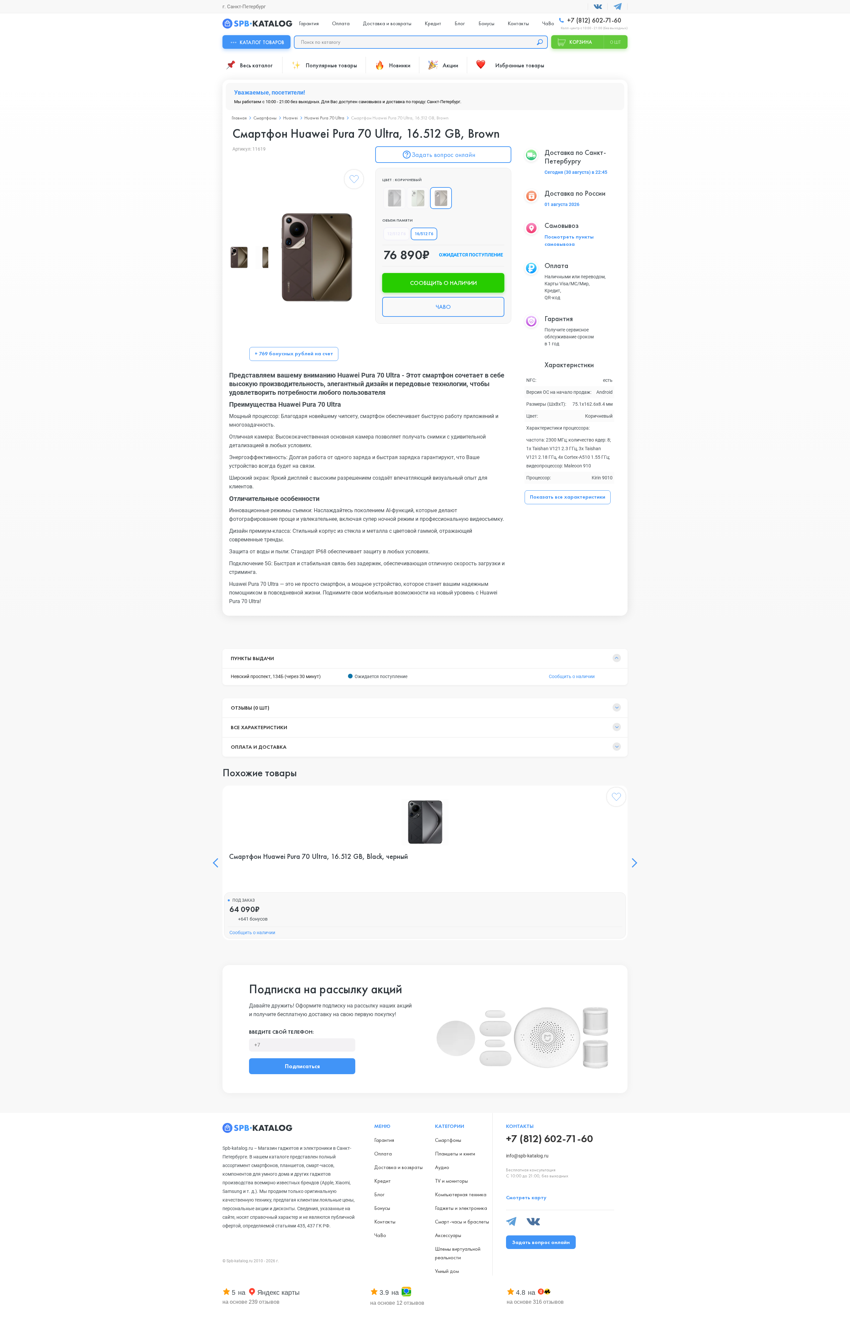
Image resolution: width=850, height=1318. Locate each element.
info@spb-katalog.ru (527, 1155)
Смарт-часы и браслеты (462, 1221)
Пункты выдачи (252, 658)
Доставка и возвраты (387, 23)
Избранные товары (519, 65)
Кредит (433, 23)
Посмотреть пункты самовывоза (569, 240)
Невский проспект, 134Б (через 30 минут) (276, 676)
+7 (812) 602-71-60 (593, 20)
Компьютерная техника (460, 1194)
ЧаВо (548, 23)
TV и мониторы (451, 1180)
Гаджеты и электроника (461, 1208)
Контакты (518, 23)
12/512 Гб (396, 234)
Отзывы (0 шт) (250, 707)
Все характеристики (259, 727)
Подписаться (302, 1066)
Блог (460, 23)
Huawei (290, 117)
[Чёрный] (394, 198)
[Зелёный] (418, 198)
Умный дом (447, 1271)
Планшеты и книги (455, 1153)
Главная (239, 117)
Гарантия (309, 23)
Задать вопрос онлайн (443, 154)
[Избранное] (354, 180)
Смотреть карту (526, 1197)
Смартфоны (265, 117)
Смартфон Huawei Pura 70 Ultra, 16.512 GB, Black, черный (318, 856)
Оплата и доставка (259, 746)
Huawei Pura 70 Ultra (324, 117)
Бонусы (486, 23)
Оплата (341, 23)
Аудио (442, 1167)
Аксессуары (448, 1235)
